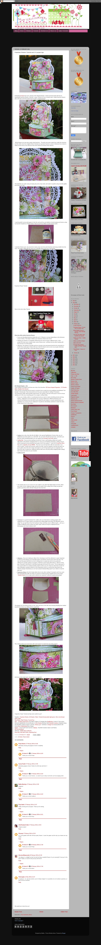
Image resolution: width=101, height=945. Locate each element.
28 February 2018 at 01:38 (36, 855)
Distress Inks (74, 381)
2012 (74, 364)
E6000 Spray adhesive (25, 730)
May (75, 317)
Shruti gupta (21, 876)
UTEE (72, 418)
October (76, 308)
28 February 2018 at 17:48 (37, 844)
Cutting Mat (20, 440)
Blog (16, 31)
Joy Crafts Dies (74, 391)
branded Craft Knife (48, 438)
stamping (73, 427)
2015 (74, 359)
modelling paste (74, 425)
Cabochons (73, 372)
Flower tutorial (26, 736)
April (75, 319)
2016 (74, 357)
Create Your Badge (74, 110)
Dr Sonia (22, 95)
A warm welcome (77, 325)
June (75, 316)
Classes (28, 31)
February (76, 323)
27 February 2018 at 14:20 (37, 753)
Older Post (64, 912)
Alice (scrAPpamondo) (23, 855)
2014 (74, 361)
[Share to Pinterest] (39, 735)
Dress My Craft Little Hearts (21, 732)
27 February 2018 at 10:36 (32, 743)
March (75, 321)
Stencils (73, 416)
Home (41, 912)
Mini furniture (74, 405)
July (75, 314)
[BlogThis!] (35, 735)
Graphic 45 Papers (75, 388)
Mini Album (73, 404)
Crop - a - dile (74, 376)
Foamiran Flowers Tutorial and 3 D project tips (79, 328)
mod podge (73, 423)
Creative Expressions (23, 721)
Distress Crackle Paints (76, 379)
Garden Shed (21, 575)
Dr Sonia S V (25, 753)
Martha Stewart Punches (76, 400)
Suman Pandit (21, 763)
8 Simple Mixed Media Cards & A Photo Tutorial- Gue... (79, 346)
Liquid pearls (74, 395)
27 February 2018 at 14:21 (37, 814)
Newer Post (18, 912)
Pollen (36, 717)
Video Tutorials (63, 31)
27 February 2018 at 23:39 (29, 833)
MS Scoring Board (19, 729)
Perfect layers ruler (75, 409)
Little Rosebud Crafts (23, 825)
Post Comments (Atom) (26, 914)
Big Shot (73, 370)
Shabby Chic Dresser (23, 389)
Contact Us (44, 31)
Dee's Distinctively (22, 726)
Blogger (63, 933)
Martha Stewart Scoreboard (77, 402)
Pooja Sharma (21, 743)
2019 (74, 300)
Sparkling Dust (32, 732)
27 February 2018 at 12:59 (32, 763)
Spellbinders (50, 721)
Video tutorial (74, 420)
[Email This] (33, 735)
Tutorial (35, 31)
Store (22, 31)
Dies (16, 721)
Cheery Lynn (38, 724)
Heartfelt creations (54, 723)
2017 (74, 355)
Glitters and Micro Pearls (79, 341)
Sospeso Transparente (76, 413)
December (76, 304)
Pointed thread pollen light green (47, 717)
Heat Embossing (75, 390)
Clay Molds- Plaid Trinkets (21, 720)
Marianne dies (74, 398)
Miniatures (73, 407)
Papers (17, 727)
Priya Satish (21, 804)
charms (72, 421)
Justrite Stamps (74, 393)
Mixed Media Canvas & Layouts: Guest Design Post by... (79, 331)
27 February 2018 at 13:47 (31, 804)
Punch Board (74, 411)
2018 (74, 302)
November (76, 306)
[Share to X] (36, 735)
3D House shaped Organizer (52, 387)
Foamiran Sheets (24, 717)
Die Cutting (73, 377)
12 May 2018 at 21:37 (30, 876)
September (76, 310)
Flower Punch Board (75, 386)
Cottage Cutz (50, 724)
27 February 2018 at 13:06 (33, 784)
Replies (21, 750)
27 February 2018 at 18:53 (35, 825)
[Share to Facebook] (38, 735)
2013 (74, 363)
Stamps (35, 727)
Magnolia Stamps (75, 397)
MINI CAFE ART (77, 343)
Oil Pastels (31, 717)
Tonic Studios (38, 723)
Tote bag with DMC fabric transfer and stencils (79, 335)
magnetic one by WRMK (29, 444)
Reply (19, 747)
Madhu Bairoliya (22, 784)
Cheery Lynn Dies (75, 374)
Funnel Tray (31, 720)
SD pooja (20, 833)
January (76, 352)
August (75, 312)
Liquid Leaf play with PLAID (78, 166)
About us (53, 31)
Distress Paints (74, 383)
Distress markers (75, 384)
